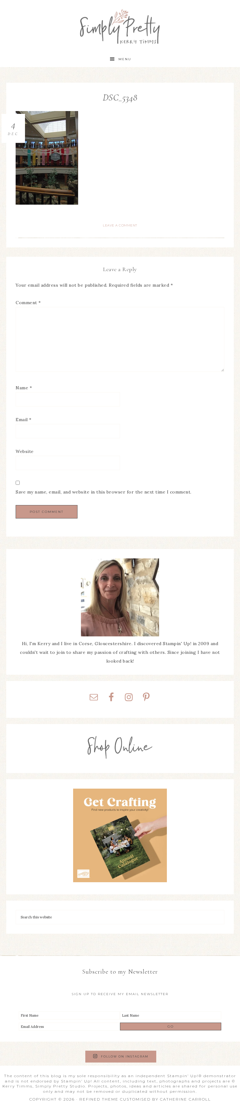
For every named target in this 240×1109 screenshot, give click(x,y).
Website (25, 451)
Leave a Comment (120, 225)
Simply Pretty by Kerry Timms (120, 25)
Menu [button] (124, 59)
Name (24, 388)
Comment (28, 302)
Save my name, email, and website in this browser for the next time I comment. (104, 492)
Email (24, 419)
